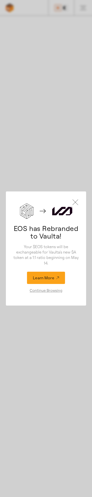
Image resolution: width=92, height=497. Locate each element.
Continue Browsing (46, 290)
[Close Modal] (75, 202)
